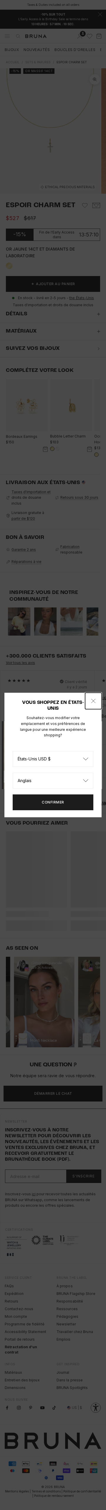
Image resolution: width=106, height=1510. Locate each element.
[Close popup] (93, 701)
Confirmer (53, 802)
